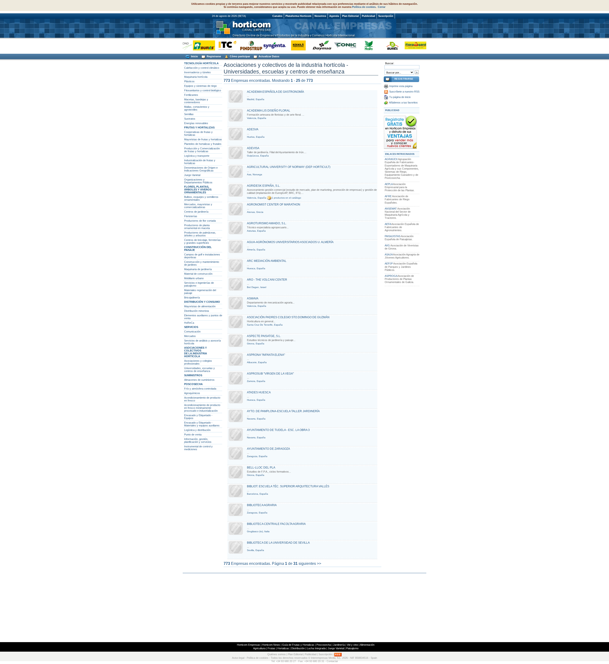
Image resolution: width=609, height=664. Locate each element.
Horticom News (271, 644)
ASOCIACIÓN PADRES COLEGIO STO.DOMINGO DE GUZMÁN (288, 317)
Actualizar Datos (268, 56)
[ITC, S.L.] (219, 45)
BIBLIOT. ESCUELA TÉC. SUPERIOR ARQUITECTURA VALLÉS (288, 486)
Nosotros (320, 16)
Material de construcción (198, 273)
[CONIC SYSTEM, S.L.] (336, 45)
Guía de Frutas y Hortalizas (298, 644)
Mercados (190, 336)
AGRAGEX (391, 159)
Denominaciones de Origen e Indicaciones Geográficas (201, 169)
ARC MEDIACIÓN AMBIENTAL (266, 261)
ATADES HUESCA (259, 392)
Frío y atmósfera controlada (200, 388)
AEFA (388, 224)
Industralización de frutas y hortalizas (199, 162)
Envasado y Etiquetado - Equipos (198, 417)
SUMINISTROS (193, 375)
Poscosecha (323, 644)
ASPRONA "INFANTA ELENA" (266, 354)
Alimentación (367, 644)
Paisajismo (352, 648)
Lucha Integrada (316, 648)
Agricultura (259, 648)
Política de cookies (364, 6)
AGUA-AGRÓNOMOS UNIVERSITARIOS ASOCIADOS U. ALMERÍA (290, 242)
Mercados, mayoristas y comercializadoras (198, 206)
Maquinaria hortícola (195, 76)
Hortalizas (283, 648)
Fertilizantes (191, 94)
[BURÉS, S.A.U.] (195, 45)
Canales (277, 16)
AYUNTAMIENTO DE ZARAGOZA (268, 448)
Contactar (332, 661)
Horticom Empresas (248, 644)
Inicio (194, 56)
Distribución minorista (196, 310)
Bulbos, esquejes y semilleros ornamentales (201, 198)
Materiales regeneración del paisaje (200, 291)
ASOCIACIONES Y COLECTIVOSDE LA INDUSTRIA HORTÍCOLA (195, 352)
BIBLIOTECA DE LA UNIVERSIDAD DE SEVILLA (278, 542)
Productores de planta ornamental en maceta (197, 226)
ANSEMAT (391, 208)
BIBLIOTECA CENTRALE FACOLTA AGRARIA (276, 524)
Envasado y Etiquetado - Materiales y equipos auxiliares (202, 424)
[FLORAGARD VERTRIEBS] (407, 45)
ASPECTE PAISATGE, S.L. (264, 336)
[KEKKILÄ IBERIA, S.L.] (289, 45)
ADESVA (252, 129)
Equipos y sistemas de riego (200, 85)
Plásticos (189, 81)
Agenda (334, 16)
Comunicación (192, 331)
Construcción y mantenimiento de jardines (201, 263)
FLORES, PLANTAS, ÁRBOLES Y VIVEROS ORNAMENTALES (197, 189)
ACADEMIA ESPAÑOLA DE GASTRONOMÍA (275, 91)
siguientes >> (310, 563)
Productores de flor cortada (200, 220)
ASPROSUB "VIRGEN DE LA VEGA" (270, 373)
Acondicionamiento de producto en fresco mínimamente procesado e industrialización (202, 408)
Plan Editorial (350, 16)
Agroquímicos (192, 393)
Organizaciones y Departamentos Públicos (198, 181)
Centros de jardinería (196, 211)
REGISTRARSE (403, 79)
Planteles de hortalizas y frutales (202, 143)
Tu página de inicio (400, 97)
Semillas (189, 114)
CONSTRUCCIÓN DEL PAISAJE (198, 248)
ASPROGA (391, 275)
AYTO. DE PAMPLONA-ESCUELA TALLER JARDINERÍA (283, 411)
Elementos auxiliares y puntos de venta (203, 317)
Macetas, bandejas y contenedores (196, 101)
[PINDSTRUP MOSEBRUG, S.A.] (242, 45)
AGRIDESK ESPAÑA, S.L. (263, 185)
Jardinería (339, 644)
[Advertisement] (304, 607)
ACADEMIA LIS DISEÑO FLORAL (268, 110)
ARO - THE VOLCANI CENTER (267, 279)
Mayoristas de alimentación (200, 306)
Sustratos (189, 118)
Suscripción (385, 16)
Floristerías (190, 216)
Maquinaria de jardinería (198, 269)
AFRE (388, 196)
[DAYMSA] (313, 45)
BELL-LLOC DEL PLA (261, 467)
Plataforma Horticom (298, 16)
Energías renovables (196, 123)
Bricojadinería (192, 297)
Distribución (298, 648)
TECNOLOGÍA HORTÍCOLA (201, 63)
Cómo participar (239, 56)
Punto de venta (192, 434)
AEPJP (389, 263)
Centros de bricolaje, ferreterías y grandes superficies (202, 241)
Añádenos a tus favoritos (403, 102)
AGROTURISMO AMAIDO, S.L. (266, 223)
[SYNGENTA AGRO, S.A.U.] (266, 45)
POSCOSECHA (193, 384)
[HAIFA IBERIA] (360, 45)
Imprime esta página (401, 86)
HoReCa (189, 322)
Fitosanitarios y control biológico (202, 90)
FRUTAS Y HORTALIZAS (199, 127)
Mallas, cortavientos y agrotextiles (196, 108)
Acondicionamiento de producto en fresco (202, 399)
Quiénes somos (276, 654)
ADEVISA (253, 148)
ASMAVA (252, 298)
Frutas (271, 648)
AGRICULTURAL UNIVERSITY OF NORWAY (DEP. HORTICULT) (288, 167)
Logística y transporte (196, 155)
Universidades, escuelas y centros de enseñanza (199, 369)
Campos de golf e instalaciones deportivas (202, 256)
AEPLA (389, 184)
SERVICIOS (191, 327)
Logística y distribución (197, 430)
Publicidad (368, 16)
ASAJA (389, 254)
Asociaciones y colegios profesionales (198, 362)
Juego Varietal (192, 175)
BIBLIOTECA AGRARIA (262, 505)
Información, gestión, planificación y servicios (197, 440)
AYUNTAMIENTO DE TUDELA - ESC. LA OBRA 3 (278, 430)
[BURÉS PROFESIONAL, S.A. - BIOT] (384, 45)
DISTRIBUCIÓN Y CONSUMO (202, 301)
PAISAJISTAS (392, 236)
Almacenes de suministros (199, 379)
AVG (387, 245)
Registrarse (213, 56)
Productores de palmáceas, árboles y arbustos (200, 234)
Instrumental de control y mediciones (198, 448)
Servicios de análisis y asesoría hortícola (202, 342)
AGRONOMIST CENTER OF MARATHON (273, 204)
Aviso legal (238, 657)
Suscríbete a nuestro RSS (404, 91)
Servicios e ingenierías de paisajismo (199, 284)
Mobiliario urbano (194, 278)
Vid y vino (352, 644)
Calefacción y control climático (201, 67)
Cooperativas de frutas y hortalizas (198, 133)
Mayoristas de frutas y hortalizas (203, 139)
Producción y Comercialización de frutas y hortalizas (202, 150)
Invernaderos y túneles (197, 72)
